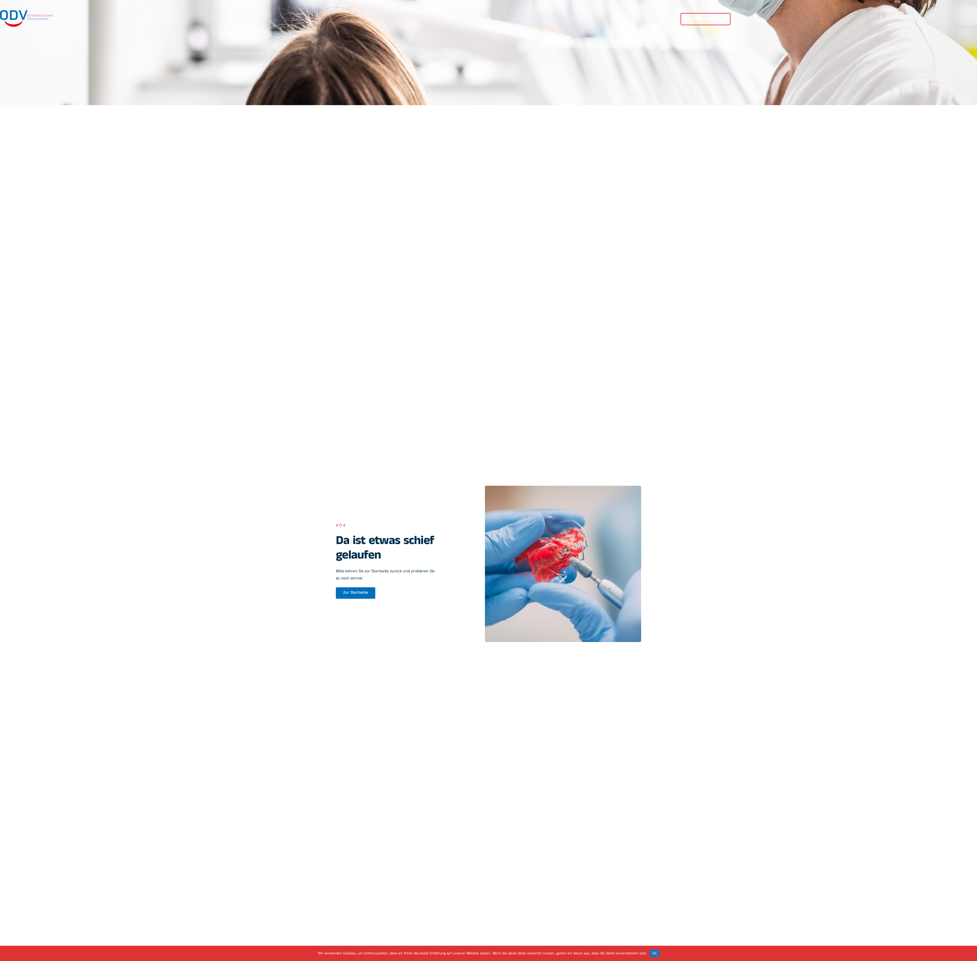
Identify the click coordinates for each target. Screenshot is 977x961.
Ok (654, 953)
